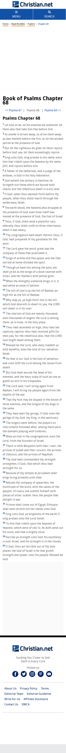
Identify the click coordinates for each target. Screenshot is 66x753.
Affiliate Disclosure (36, 699)
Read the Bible (18, 24)
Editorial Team (13, 693)
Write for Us (12, 699)
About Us (10, 688)
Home (5, 24)
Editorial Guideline (39, 693)
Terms (45, 688)
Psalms (31, 24)
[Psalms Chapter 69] (53, 110)
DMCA (26, 704)
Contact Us (11, 704)
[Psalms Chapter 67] (13, 110)
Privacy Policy (28, 688)
